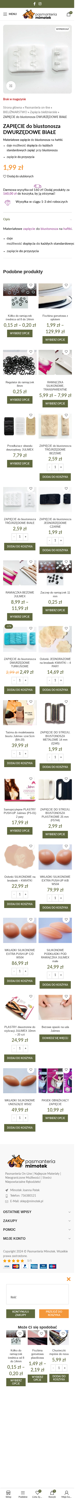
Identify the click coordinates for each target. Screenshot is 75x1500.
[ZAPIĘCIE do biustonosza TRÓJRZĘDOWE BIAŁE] (19, 499)
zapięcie (29, 228)
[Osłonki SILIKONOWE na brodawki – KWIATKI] (19, 857)
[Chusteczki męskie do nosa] (59, 1337)
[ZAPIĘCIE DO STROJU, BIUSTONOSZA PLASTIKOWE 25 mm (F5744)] (55, 789)
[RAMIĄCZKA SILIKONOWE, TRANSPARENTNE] (55, 362)
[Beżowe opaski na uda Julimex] (55, 1007)
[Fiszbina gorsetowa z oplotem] (55, 296)
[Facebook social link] (34, 4)
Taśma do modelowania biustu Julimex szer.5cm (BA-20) (20, 736)
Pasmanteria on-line (37, 107)
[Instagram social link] (40, 4)
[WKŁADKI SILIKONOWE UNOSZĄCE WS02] (19, 1080)
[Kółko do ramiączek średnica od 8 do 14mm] (19, 296)
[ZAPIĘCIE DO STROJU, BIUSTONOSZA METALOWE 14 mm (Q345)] (55, 712)
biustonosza (49, 228)
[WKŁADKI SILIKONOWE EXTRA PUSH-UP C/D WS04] (19, 930)
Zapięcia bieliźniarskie (43, 112)
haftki (67, 228)
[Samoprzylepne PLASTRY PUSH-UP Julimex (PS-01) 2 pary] (19, 789)
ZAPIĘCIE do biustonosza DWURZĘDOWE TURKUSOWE (20, 663)
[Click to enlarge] (11, 85)
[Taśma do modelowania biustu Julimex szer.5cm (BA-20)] (19, 712)
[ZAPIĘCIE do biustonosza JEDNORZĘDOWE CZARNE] (55, 499)
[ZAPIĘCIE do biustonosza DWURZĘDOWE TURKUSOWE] (19, 639)
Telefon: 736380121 (23, 1195)
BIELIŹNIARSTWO (15, 112)
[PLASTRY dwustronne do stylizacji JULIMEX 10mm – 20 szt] (19, 1007)
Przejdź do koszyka (54, 1314)
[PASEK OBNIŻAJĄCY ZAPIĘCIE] (55, 1080)
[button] (55, 477)
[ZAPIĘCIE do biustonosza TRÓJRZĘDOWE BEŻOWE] (55, 426)
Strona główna (12, 107)
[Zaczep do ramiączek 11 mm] (55, 573)
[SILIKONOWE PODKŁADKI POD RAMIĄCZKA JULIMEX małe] (55, 930)
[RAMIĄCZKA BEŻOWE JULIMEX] (19, 573)
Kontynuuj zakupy (20, 1314)
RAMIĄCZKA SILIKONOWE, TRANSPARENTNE (55, 386)
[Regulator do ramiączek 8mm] (19, 362)
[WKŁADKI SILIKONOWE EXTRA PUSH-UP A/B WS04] (55, 857)
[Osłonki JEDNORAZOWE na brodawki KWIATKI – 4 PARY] (55, 639)
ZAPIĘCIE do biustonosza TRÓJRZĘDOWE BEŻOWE (55, 449)
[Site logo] (39, 14)
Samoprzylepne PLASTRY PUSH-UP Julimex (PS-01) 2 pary (20, 813)
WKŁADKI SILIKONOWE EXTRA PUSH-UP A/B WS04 (55, 880)
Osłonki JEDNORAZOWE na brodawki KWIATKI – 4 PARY (55, 663)
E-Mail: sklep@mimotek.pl (26, 1201)
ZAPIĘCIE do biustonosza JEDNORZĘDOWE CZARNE (55, 523)
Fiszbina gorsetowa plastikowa (37, 1354)
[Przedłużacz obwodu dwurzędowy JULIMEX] (19, 426)
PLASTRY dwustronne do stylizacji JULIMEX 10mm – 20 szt (20, 1031)
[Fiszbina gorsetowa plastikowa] (37, 1337)
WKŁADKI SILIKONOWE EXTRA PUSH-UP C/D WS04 (20, 954)
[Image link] (31, 1160)
